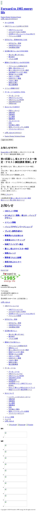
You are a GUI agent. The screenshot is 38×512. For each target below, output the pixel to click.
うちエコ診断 (13, 59)
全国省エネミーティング (15, 240)
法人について (12, 107)
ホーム (9, 22)
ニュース (8, 419)
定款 (10, 123)
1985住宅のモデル (15, 45)
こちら (7, 194)
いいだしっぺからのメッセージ (19, 397)
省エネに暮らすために (16, 55)
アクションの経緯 (15, 36)
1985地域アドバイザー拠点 (18, 72)
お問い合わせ (9, 19)
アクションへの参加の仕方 (18, 66)
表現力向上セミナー (13, 262)
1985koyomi (12, 103)
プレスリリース (14, 121)
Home (3, 152)
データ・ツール (15, 92)
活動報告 (12, 114)
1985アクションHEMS (16, 100)
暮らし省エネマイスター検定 (19, 70)
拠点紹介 (12, 57)
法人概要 (12, 117)
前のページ (5, 200)
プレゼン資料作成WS (13, 231)
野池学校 (8, 266)
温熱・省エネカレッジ (16, 68)
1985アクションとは (16, 26)
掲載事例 (12, 119)
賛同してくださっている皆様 (19, 127)
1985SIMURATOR (15, 101)
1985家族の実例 (14, 47)
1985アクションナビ (16, 97)
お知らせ (8, 152)
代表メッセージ (14, 110)
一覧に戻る (12, 200)
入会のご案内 (13, 80)
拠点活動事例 (13, 84)
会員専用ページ (14, 381)
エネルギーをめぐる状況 (17, 32)
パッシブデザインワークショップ (18, 227)
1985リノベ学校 (14, 76)
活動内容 (12, 112)
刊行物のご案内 (14, 125)
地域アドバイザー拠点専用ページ (20, 389)
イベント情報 (12, 88)
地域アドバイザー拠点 (14, 244)
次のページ (21, 200)
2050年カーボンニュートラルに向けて (22, 34)
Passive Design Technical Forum (11, 17)
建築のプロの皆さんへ (17, 62)
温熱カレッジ (10, 253)
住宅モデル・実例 (16, 39)
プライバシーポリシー (16, 129)
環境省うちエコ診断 (16, 74)
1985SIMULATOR (15, 378)
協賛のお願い (13, 82)
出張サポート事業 (15, 78)
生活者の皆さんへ (16, 51)
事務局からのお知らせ (14, 235)
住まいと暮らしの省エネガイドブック (22, 387)
